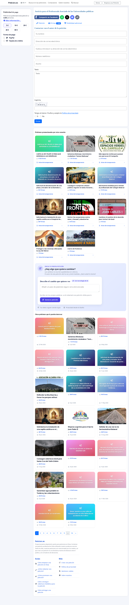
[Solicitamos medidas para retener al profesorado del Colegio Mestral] (111, 181)
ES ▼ (24, 3)
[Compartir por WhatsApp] (62, 17)
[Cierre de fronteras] (80, 243)
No (43, 116)
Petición (41, 23)
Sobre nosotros (64, 3)
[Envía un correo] (72, 17)
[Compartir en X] (67, 17)
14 (72, 533)
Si (37, 116)
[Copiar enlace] (77, 17)
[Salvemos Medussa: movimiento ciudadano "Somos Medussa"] (80, 150)
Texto (36, 69)
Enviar (38, 121)
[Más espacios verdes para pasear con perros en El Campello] (111, 150)
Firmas (55, 23)
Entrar (98, 3)
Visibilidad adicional (74, 23)
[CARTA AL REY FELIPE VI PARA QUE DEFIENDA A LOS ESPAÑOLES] (49, 150)
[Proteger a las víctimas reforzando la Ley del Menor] (49, 244)
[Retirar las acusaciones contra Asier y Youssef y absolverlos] (80, 213)
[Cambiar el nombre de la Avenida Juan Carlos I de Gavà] (111, 213)
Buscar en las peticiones (37, 3)
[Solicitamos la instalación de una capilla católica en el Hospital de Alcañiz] (49, 213)
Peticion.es (13, 3)
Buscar (76, 3)
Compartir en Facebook (48, 17)
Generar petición (51, 300)
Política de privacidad (70, 113)
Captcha (37, 100)
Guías (37, 559)
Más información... (13, 20)
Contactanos (52, 3)
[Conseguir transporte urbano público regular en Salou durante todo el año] (80, 181)
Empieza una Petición (111, 3)
